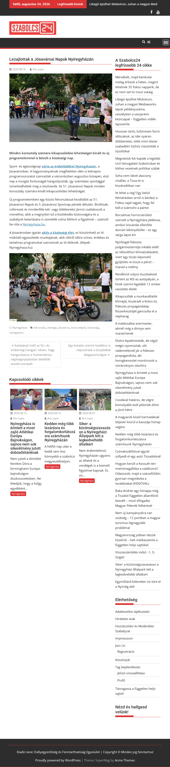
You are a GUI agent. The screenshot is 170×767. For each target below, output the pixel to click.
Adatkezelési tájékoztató (132, 611)
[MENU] (166, 42)
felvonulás (40, 327)
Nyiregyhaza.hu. (34, 224)
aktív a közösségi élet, (58, 232)
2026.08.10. (54, 413)
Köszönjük (122, 660)
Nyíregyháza (20, 327)
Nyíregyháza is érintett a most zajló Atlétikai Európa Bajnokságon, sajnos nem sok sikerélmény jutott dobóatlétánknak (136, 383)
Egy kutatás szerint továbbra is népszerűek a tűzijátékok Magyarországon (89, 350)
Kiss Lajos (38, 69)
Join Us (120, 645)
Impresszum (124, 638)
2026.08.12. (20, 413)
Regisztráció (125, 651)
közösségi (93, 327)
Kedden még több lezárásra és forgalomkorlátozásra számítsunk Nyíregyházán (136, 439)
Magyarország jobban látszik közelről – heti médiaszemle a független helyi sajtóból (136, 540)
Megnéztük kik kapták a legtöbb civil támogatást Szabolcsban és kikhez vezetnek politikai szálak (137, 163)
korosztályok (78, 327)
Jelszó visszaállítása (131, 673)
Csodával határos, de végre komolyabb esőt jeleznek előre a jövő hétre (137, 405)
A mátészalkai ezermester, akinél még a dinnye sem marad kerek (133, 328)
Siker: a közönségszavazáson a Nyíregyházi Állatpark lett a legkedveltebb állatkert (137, 569)
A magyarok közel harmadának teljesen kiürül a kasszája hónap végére (137, 422)
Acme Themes (125, 760)
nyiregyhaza (16, 332)
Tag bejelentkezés (127, 667)
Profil (121, 680)
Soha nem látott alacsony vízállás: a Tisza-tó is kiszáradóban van (133, 180)
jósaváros (64, 327)
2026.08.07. (89, 413)
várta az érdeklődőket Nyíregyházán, (69, 166)
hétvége (52, 327)
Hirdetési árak (125, 619)
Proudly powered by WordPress (58, 760)
